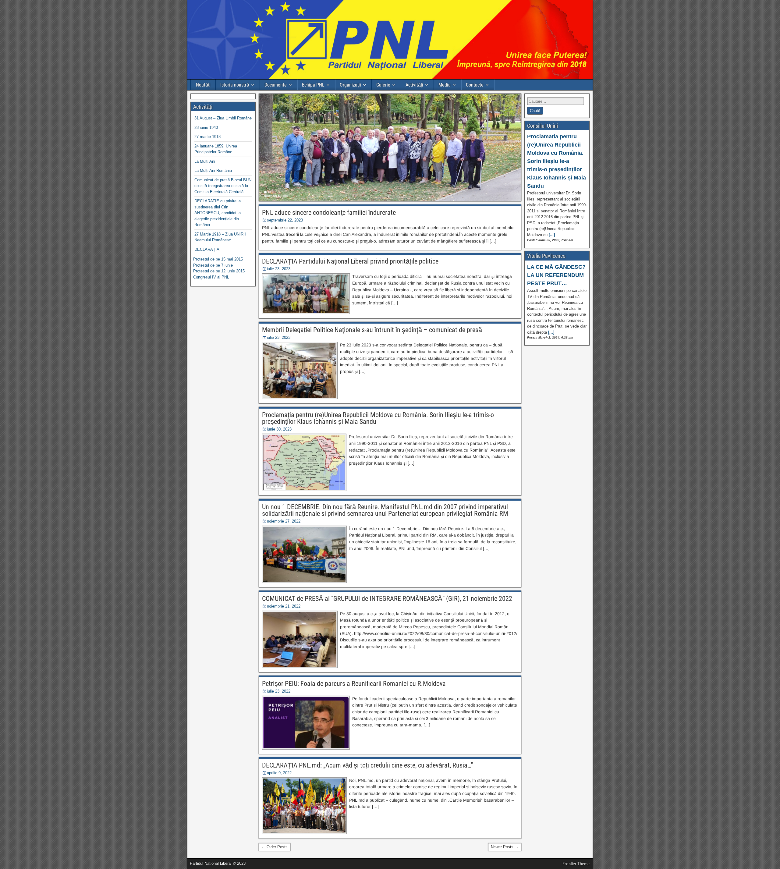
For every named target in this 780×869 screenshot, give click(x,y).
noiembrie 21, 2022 (283, 606)
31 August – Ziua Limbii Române (223, 118)
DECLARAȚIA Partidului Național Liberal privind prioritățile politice (350, 261)
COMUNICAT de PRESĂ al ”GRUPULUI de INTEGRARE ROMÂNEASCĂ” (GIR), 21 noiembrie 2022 (387, 598)
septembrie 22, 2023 (285, 220)
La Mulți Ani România (213, 170)
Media (444, 85)
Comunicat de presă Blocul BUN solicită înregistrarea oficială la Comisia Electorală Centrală (222, 186)
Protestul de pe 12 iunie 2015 (219, 271)
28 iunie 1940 (206, 127)
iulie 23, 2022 (278, 691)
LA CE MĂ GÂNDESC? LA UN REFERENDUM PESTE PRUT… (556, 275)
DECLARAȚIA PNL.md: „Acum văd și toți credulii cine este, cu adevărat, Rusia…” (367, 765)
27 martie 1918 (207, 136)
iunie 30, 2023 (279, 429)
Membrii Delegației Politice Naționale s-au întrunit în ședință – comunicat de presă (372, 330)
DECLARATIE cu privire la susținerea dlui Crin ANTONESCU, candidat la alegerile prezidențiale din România (217, 213)
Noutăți (203, 85)
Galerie (383, 85)
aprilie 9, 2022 (279, 773)
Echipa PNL (313, 85)
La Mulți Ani (204, 161)
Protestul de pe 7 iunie (213, 265)
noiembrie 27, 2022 (283, 521)
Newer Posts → (505, 847)
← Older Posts (274, 847)
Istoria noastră (234, 85)
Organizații (350, 85)
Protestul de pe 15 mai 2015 (218, 259)
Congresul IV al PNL (211, 277)
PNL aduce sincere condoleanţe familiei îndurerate (329, 212)
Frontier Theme (576, 864)
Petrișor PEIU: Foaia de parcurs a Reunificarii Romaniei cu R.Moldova (354, 683)
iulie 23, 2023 (278, 269)
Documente (275, 85)
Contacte (475, 85)
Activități (414, 85)
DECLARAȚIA (206, 249)
